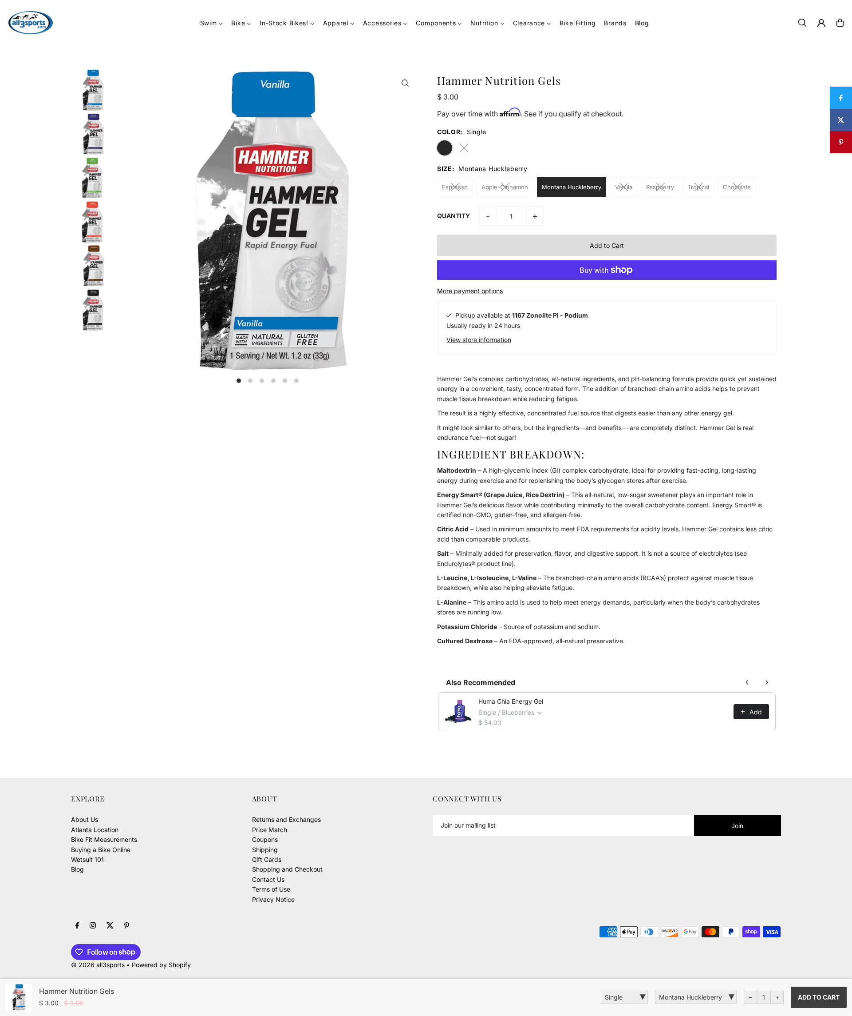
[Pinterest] (126, 925)
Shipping (265, 849)
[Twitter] (110, 925)
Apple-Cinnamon (504, 187)
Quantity (453, 215)
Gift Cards (266, 859)
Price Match (269, 829)
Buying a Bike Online (100, 849)
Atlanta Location (94, 829)
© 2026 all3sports (98, 964)
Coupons (265, 839)
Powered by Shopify (161, 964)
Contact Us (268, 879)
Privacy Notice (273, 899)
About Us (84, 819)
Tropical (698, 187)
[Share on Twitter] (841, 120)
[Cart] (840, 23)
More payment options (470, 291)
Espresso (455, 187)
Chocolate (737, 187)
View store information (478, 339)
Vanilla (623, 187)
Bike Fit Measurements (104, 839)
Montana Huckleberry (571, 187)
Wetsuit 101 (87, 859)
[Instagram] (93, 925)
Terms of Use (271, 889)
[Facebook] (77, 925)
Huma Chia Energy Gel (510, 701)
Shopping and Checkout (287, 869)
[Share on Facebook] (841, 98)
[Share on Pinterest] (841, 142)
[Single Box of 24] (624, 997)
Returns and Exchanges (286, 819)
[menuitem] (211, 23)
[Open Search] (802, 23)
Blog (77, 869)
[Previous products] (747, 682)
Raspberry (660, 187)
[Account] (821, 23)
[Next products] (767, 682)
